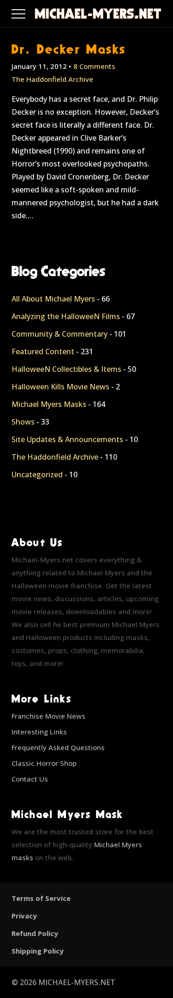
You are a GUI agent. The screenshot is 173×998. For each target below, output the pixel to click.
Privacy (24, 915)
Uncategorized (37, 474)
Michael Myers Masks (49, 404)
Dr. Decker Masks (69, 48)
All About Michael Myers (53, 299)
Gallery (29, 11)
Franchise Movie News (48, 716)
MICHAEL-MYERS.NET (76, 982)
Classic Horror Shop (44, 763)
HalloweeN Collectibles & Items (66, 369)
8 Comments (94, 66)
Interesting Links (39, 731)
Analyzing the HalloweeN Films (66, 316)
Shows (23, 422)
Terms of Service (41, 898)
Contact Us (30, 778)
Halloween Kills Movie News (60, 387)
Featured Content (43, 351)
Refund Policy (35, 933)
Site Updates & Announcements (67, 439)
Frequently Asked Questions (58, 747)
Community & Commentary (59, 334)
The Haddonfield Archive (52, 79)
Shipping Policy (38, 950)
